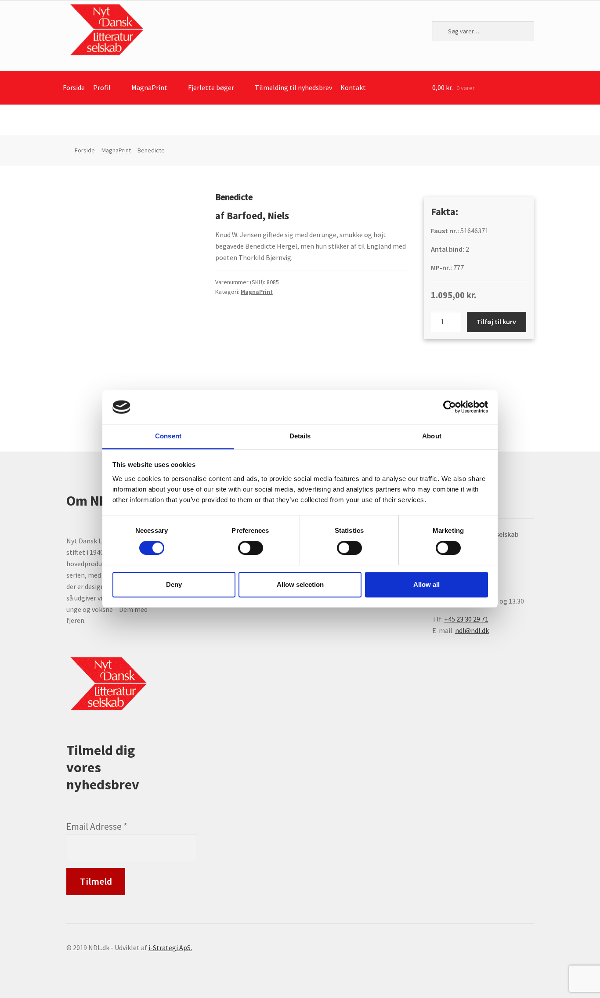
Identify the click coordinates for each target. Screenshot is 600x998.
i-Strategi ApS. (170, 947)
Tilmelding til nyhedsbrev (293, 87)
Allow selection (300, 584)
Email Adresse (96, 826)
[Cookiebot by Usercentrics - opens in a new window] (449, 407)
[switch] (250, 548)
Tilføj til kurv (496, 321)
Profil (102, 87)
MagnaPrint (149, 87)
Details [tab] (300, 436)
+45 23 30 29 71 (466, 619)
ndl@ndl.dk (472, 630)
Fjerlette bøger (211, 87)
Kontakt (353, 87)
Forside (74, 87)
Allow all (426, 584)
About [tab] (431, 436)
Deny (174, 584)
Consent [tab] (168, 436)
